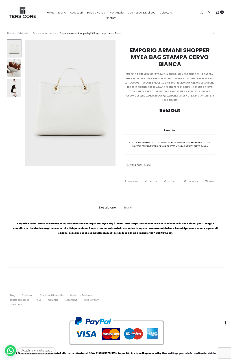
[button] (10, 350)
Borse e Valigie (96, 12)
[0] (217, 12)
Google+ (194, 181)
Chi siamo (27, 295)
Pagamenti (71, 299)
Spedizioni (16, 304)
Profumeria (117, 12)
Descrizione (107, 207)
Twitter (153, 181)
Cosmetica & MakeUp (142, 12)
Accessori (76, 12)
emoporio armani (140, 146)
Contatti (111, 18)
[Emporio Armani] (138, 165)
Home (50, 12)
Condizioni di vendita (52, 295)
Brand (62, 12)
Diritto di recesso (19, 299)
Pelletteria (23, 33)
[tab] (107, 207)
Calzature (166, 12)
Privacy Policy (91, 299)
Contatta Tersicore (81, 295)
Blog (12, 295)
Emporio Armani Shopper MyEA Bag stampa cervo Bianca (179, 146)
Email (212, 181)
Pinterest (172, 181)
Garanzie (53, 299)
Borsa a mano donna (44, 33)
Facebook (133, 181)
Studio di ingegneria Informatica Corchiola (189, 353)
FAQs (39, 299)
